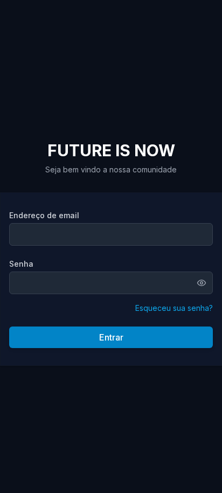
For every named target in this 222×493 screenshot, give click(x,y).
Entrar (111, 337)
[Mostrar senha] (205, 283)
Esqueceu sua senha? (174, 308)
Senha (21, 263)
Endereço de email (44, 215)
